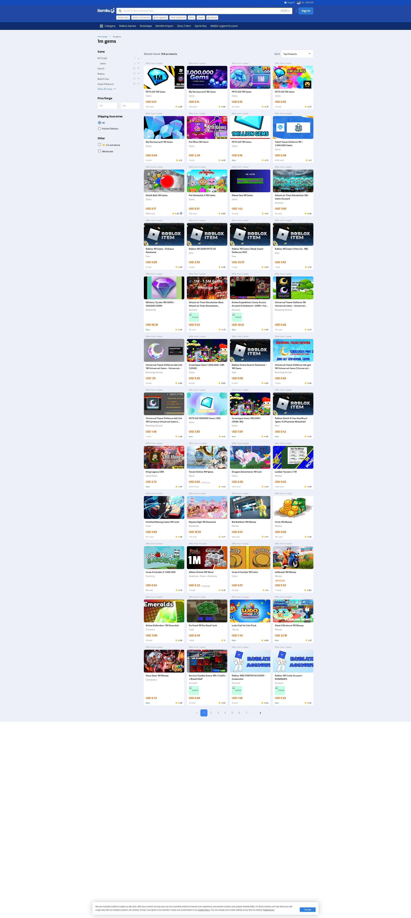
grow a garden (160, 17)
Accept (307, 910)
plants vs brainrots (141, 17)
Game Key (201, 26)
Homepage (103, 36)
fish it (191, 17)
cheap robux (123, 17)
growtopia (212, 17)
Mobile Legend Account (224, 26)
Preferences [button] (268, 910)
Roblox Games (127, 26)
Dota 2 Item (184, 26)
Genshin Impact (164, 26)
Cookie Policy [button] (204, 910)
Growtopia (146, 26)
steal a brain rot (178, 17)
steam (201, 17)
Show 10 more (105, 89)
